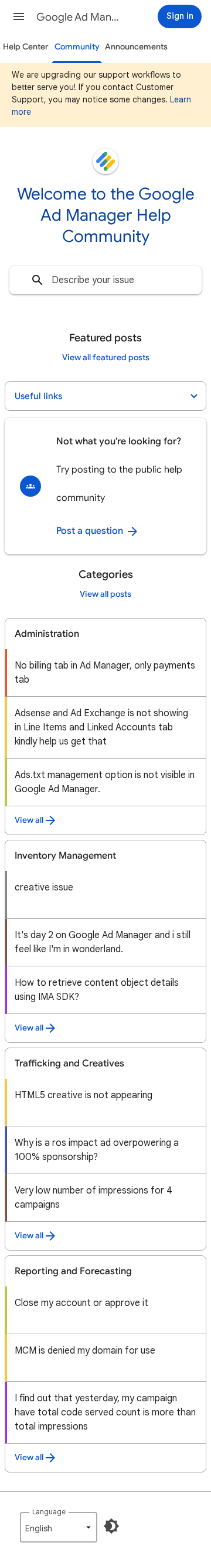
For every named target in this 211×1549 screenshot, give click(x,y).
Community (77, 47)
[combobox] (105, 280)
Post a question (90, 531)
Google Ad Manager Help (79, 17)
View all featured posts (105, 358)
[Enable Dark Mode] (111, 1526)
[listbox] (58, 1527)
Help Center (26, 47)
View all (29, 820)
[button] (19, 16)
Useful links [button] (38, 396)
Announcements (136, 47)
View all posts (105, 594)
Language (49, 1511)
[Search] (37, 280)
